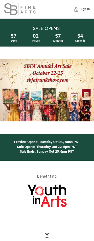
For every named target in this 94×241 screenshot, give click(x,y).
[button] (82, 9)
